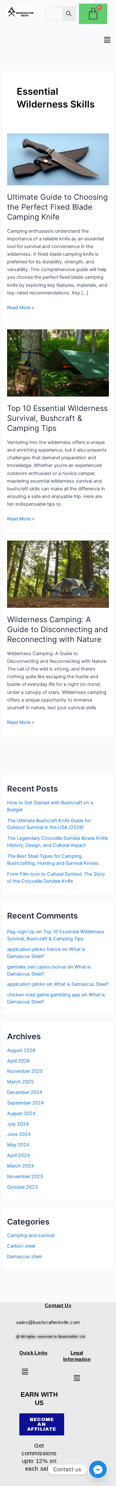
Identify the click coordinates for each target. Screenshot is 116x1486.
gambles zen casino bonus (36, 967)
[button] (107, 40)
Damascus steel (24, 1256)
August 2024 (21, 1113)
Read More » (20, 307)
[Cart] (93, 13)
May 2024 (18, 1145)
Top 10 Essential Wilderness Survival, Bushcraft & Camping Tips (57, 418)
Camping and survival (30, 1235)
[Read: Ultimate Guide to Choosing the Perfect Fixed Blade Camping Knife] (58, 159)
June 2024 (19, 1134)
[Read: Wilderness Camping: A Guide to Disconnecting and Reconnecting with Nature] (58, 574)
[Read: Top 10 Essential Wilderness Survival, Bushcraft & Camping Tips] (58, 362)
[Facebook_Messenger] (98, 1469)
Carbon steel (21, 1246)
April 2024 (18, 1155)
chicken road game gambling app (43, 995)
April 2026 (18, 1061)
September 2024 (25, 1103)
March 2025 (20, 1082)
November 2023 (25, 1176)
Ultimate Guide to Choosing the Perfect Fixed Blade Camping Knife (57, 206)
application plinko (26, 984)
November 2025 (25, 1071)
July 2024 (18, 1124)
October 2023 (22, 1187)
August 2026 (21, 1050)
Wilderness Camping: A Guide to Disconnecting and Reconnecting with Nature (57, 629)
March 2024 (20, 1166)
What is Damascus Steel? (81, 984)
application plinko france (34, 949)
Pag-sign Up (21, 932)
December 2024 (24, 1092)
